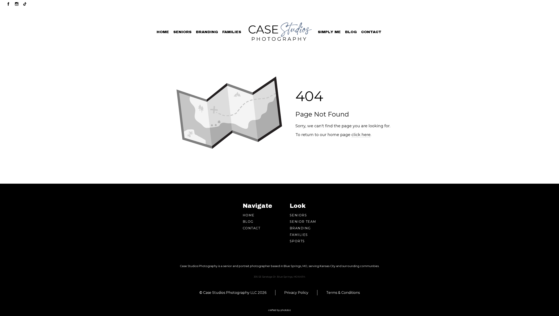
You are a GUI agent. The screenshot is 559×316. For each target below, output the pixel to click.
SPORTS (297, 241)
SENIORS (298, 215)
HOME (249, 215)
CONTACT (251, 228)
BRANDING (300, 228)
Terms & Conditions (343, 293)
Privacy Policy (296, 293)
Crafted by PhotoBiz (279, 310)
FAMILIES (299, 235)
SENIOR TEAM (303, 222)
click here (361, 134)
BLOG (248, 222)
